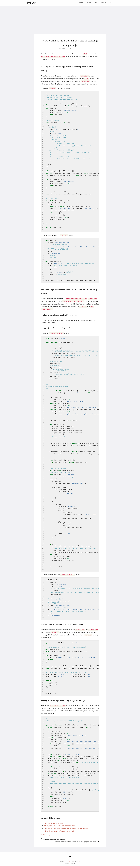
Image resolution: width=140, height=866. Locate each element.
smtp (48, 835)
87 (43, 519)
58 (43, 213)
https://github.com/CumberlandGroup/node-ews (59, 826)
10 (43, 112)
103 (43, 552)
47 (43, 190)
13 (43, 118)
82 (43, 508)
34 (43, 162)
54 (43, 204)
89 (43, 523)
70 (43, 483)
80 (43, 504)
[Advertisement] (70, 17)
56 (43, 209)
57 (43, 211)
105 (43, 556)
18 (43, 129)
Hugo (69, 861)
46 (43, 187)
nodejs (43, 835)
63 (43, 223)
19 (43, 131)
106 (43, 558)
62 (43, 221)
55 (43, 206)
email (53, 835)
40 (43, 175)
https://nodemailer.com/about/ (53, 823)
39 (43, 173)
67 (43, 477)
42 (43, 179)
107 (43, 560)
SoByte (31, 2)
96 (43, 537)
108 (43, 563)
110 (43, 567)
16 (43, 125)
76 (43, 495)
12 (43, 116)
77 (43, 498)
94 (43, 533)
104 (43, 554)
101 (43, 548)
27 (43, 148)
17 (43, 127)
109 (43, 565)
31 (43, 156)
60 (43, 217)
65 (43, 227)
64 (43, 225)
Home (81, 2)
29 (43, 152)
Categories (102, 2)
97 (43, 539)
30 (43, 154)
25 (43, 143)
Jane (78, 861)
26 (43, 146)
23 (43, 139)
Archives (88, 2)
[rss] (70, 857)
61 (43, 219)
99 (43, 544)
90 (43, 525)
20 (43, 133)
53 (43, 202)
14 (43, 120)
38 (43, 171)
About (110, 2)
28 (43, 150)
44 (43, 183)
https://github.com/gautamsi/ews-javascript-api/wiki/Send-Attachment (66, 828)
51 (43, 198)
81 (43, 506)
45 (43, 185)
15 (43, 123)
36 (43, 167)
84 (43, 512)
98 (43, 542)
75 (43, 493)
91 (43, 527)
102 (43, 550)
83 (43, 510)
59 (43, 215)
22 (43, 137)
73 (43, 489)
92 (43, 529)
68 (43, 479)
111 (43, 569)
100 (43, 546)
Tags (95, 2)
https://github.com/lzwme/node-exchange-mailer (59, 831)
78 (43, 500)
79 (43, 502)
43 (43, 181)
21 (43, 135)
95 (43, 535)
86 (43, 516)
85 (43, 514)
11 (43, 114)
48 (43, 192)
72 (43, 487)
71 (43, 485)
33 (43, 160)
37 (43, 169)
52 (43, 200)
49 (43, 194)
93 (43, 531)
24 (43, 141)
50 (43, 196)
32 (43, 158)
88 (43, 521)
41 (43, 177)
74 (43, 491)
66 (43, 229)
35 (43, 164)
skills (66, 49)
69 (43, 481)
